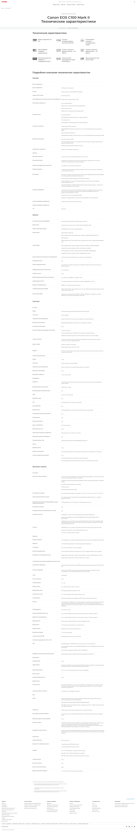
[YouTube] (134, 826)
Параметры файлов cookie (83, 823)
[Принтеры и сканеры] (75, 4)
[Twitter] (131, 826)
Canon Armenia (5, 826)
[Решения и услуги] (84, 4)
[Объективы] (65, 4)
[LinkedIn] (129, 826)
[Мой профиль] (134, 2)
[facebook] (126, 826)
